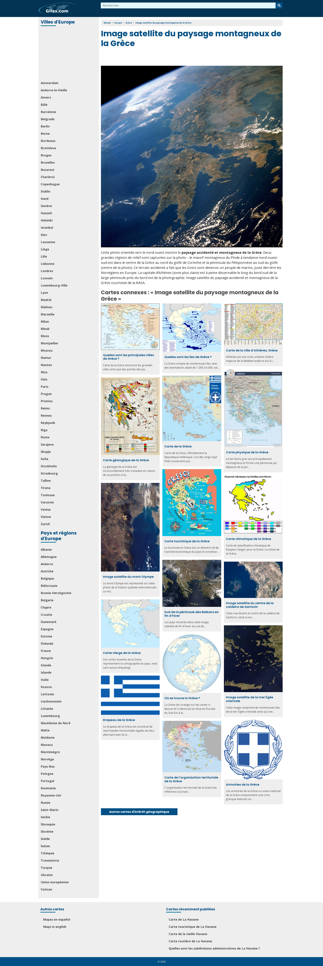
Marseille (48, 314)
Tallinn (46, 481)
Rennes (46, 415)
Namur (46, 358)
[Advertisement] (69, 53)
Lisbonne (47, 264)
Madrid (46, 300)
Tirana (45, 488)
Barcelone (48, 112)
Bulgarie (47, 600)
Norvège (47, 759)
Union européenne (55, 882)
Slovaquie (48, 824)
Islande (46, 672)
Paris (44, 387)
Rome (45, 437)
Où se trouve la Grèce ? (182, 698)
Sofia (44, 459)
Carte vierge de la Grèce (122, 653)
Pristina (46, 401)
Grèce (128, 22)
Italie (45, 680)
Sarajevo (47, 444)
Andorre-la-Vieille (54, 90)
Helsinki (47, 220)
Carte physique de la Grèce (247, 452)
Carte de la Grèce (178, 446)
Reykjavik (48, 423)
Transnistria (50, 860)
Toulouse (48, 495)
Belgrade (48, 119)
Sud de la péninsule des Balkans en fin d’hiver (191, 614)
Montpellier (49, 343)
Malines (46, 307)
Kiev (44, 235)
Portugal (47, 781)
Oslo (44, 379)
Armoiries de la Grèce (242, 784)
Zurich (45, 524)
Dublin (45, 191)
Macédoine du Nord (55, 723)
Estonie (46, 636)
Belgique (47, 578)
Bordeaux (48, 141)
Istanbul (47, 227)
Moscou (46, 350)
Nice (44, 372)
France (46, 651)
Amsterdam (49, 83)
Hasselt (46, 213)
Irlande (46, 665)
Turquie (46, 868)
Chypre (46, 607)
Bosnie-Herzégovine (56, 593)
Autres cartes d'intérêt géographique (139, 812)
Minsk (45, 329)
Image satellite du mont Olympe (128, 577)
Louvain (47, 278)
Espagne (47, 629)
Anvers (46, 97)
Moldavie (48, 737)
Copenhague (50, 184)
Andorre (47, 564)
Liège (45, 249)
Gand (44, 199)
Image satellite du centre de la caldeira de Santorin (250, 605)
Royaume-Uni (51, 795)
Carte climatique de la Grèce (248, 539)
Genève (46, 206)
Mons (45, 336)
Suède (45, 839)
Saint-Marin (49, 810)
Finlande (47, 643)
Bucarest (47, 170)
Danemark (49, 622)
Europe (118, 22)
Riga (44, 430)
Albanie (46, 549)
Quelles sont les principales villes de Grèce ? (128, 357)
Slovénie (47, 831)
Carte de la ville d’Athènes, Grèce (252, 350)
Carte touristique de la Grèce (187, 541)
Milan (45, 321)
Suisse (45, 846)
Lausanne (48, 242)
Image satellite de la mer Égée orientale (249, 699)
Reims (45, 408)
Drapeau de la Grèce (119, 720)
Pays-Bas (48, 766)
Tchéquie (47, 853)
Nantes (46, 365)
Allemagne (49, 557)
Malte (45, 730)
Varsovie (47, 502)
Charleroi (48, 177)
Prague (46, 394)
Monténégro (50, 752)
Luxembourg (50, 716)
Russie (45, 803)
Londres (47, 271)
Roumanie (48, 788)
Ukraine (47, 875)
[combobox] (188, 5)
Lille (44, 256)
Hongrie (47, 658)
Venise (46, 509)
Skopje (46, 452)
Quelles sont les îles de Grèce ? (188, 357)
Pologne (47, 774)
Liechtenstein (51, 701)
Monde (107, 22)
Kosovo (46, 687)
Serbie (45, 817)
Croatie (46, 615)
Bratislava (48, 148)
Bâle (44, 105)
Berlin (45, 126)
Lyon (44, 293)
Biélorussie (49, 586)
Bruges (46, 155)
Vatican (46, 889)
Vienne (46, 517)
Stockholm (49, 466)
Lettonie (47, 694)
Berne (45, 133)
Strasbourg (49, 473)
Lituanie (47, 709)
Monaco (47, 745)
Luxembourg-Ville (54, 285)
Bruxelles (48, 162)
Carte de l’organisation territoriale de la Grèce (191, 779)
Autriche (47, 571)
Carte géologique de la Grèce (126, 460)
